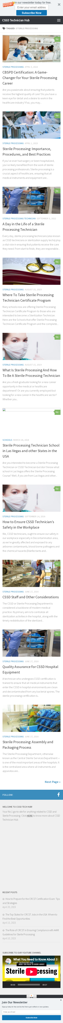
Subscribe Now (31, 13)
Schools (7, 439)
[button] (31, 8)
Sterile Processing (13, 66)
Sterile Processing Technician (19, 218)
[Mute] (50, 984)
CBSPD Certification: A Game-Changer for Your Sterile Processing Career (30, 78)
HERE (30, 815)
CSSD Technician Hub (16, 20)
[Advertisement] (31, 857)
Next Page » (52, 782)
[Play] (7, 984)
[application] (31, 972)
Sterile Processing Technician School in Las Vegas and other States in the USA (31, 451)
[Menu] (59, 20)
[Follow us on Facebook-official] (58, 795)
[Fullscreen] (56, 984)
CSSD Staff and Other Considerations (31, 597)
